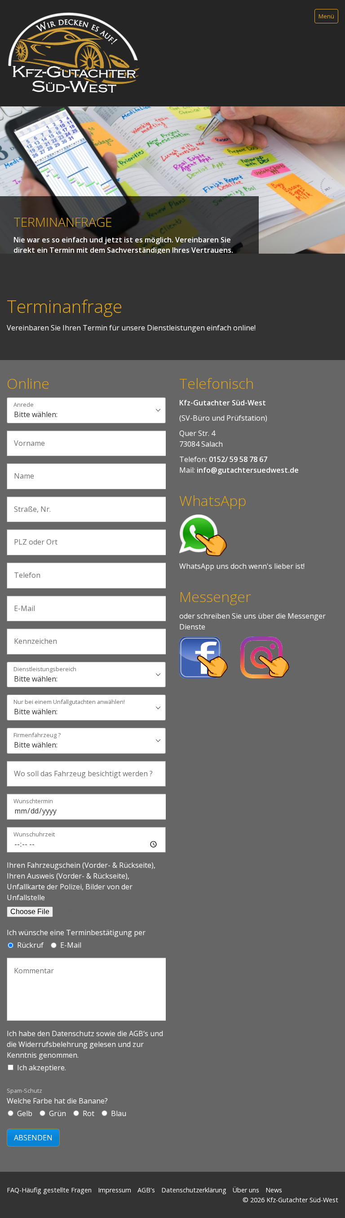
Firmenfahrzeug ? (37, 735)
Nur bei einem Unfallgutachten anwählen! (69, 702)
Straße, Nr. (27, 504)
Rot (88, 1113)
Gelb (24, 1113)
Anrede (23, 405)
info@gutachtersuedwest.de (248, 470)
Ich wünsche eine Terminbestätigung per (76, 932)
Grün (57, 1113)
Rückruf (30, 945)
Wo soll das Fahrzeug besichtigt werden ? (69, 768)
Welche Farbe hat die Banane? (57, 1096)
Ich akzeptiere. (41, 1068)
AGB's (146, 1190)
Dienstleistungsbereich (44, 669)
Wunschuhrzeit (34, 834)
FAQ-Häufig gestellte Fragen (49, 1190)
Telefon (24, 570)
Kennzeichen (31, 636)
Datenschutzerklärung (193, 1190)
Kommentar (28, 965)
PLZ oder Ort (30, 537)
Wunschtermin (33, 801)
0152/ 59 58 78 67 (238, 459)
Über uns (246, 1190)
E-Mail (21, 603)
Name (21, 471)
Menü (326, 16)
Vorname (25, 438)
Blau (118, 1113)
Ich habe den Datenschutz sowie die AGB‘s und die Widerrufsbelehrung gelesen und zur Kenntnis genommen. (85, 1044)
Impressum (114, 1190)
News (273, 1190)
